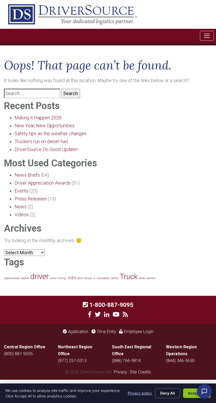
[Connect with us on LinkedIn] (106, 314)
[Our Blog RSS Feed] (125, 314)
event (53, 278)
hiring (62, 278)
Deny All (167, 393)
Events (21, 191)
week (142, 278)
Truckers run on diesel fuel (41, 141)
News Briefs (27, 175)
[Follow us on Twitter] (98, 314)
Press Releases (30, 198)
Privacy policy (140, 393)
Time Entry (106, 331)
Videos (21, 214)
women (151, 278)
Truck (129, 276)
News (20, 206)
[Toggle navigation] (207, 36)
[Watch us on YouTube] (116, 314)
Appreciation (12, 278)
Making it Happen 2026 (38, 117)
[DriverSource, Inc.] (72, 14)
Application (77, 331)
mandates (103, 278)
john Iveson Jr (86, 278)
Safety (115, 278)
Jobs (71, 277)
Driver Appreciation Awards (42, 183)
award (25, 278)
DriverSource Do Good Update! (46, 149)
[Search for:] (32, 93)
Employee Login (138, 331)
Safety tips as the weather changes (50, 133)
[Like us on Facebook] (89, 314)
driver (39, 276)
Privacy (120, 371)
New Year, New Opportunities (44, 125)
